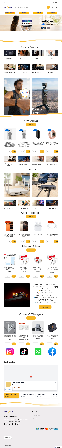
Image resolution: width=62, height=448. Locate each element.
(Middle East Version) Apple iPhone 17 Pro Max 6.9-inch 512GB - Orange (10, 235)
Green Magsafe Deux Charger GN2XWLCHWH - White (24, 336)
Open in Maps (8, 389)
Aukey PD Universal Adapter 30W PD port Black (52, 336)
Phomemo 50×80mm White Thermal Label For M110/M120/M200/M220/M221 (52, 269)
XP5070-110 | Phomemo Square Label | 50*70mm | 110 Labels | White (38, 268)
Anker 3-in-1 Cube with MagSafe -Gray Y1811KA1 (38, 336)
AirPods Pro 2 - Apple (38, 234)
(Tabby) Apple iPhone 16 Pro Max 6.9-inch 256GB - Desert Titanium (24, 235)
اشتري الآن (45, 307)
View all (31, 124)
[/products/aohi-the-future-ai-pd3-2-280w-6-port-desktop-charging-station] (17, 295)
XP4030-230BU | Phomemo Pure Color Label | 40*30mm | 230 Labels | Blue (10, 268)
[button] (56, 7)
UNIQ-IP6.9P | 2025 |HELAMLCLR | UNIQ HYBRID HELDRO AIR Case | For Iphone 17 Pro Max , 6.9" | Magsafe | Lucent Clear (10, 144)
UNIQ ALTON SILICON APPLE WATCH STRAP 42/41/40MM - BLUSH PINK (52, 143)
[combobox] (32, 7)
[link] (53, 7)
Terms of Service (36, 415)
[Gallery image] (10, 12)
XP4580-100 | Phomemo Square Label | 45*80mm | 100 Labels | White (24, 268)
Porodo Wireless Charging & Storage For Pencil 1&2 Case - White (10, 336)
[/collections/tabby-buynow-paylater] (31, 23)
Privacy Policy (36, 418)
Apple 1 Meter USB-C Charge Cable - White (52, 235)
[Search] (48, 7)
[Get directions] (55, 383)
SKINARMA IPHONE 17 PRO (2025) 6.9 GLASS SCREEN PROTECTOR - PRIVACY (38, 143)
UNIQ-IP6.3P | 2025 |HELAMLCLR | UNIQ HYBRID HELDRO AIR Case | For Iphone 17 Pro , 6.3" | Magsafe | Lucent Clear (24, 144)
